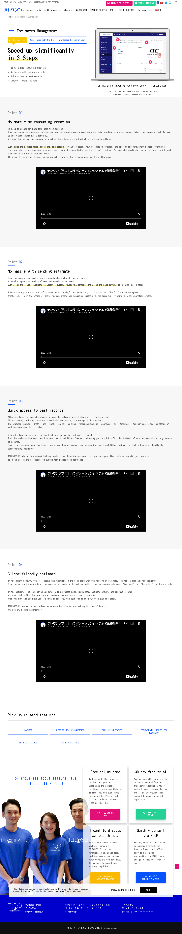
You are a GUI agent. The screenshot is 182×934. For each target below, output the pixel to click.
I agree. (148, 890)
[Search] (176, 2)
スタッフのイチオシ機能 (98, 905)
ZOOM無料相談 (71, 912)
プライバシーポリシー (143, 912)
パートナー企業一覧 (74, 908)
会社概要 (126, 912)
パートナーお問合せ (95, 908)
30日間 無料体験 (145, 3)
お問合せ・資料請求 (34, 912)
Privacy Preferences (123, 890)
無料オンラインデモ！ (120, 3)
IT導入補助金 (128, 905)
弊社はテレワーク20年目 (132, 908)
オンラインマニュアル (75, 905)
